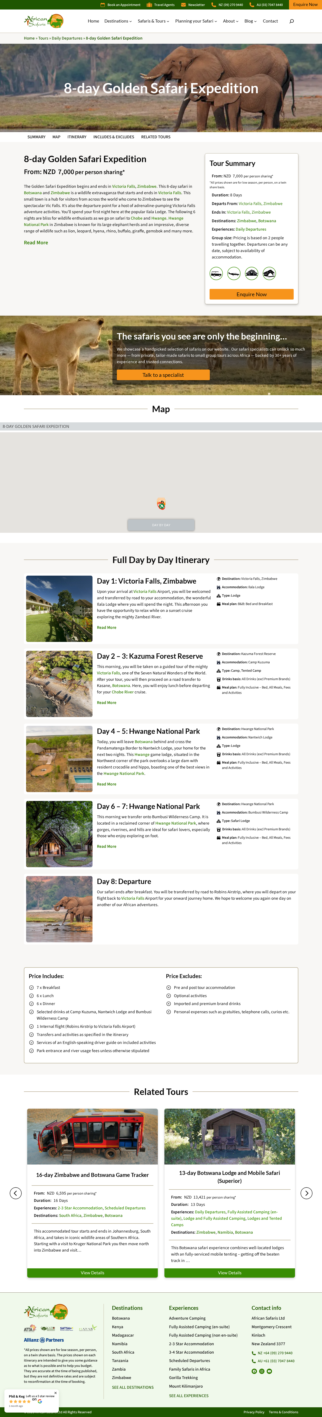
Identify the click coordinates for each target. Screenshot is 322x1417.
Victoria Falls (123, 186)
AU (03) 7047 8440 (270, 4)
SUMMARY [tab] (36, 137)
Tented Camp (251, 670)
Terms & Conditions (283, 1412)
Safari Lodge (240, 820)
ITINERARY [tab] (76, 137)
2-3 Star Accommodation (80, 1208)
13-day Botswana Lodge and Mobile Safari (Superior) (229, 1177)
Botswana (33, 193)
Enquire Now (305, 4)
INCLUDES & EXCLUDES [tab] (113, 137)
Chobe (137, 218)
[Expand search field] (291, 21)
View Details (92, 1272)
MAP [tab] (56, 137)
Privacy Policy (254, 1412)
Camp (235, 670)
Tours (43, 38)
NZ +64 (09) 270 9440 (275, 1353)
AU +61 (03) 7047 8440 (276, 1361)
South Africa (70, 1215)
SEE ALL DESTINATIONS (133, 1387)
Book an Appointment (124, 4)
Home (29, 38)
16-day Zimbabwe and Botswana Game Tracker (92, 1175)
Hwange (158, 218)
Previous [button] (16, 1193)
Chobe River (123, 692)
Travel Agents (164, 4)
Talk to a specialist (163, 375)
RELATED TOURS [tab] (155, 137)
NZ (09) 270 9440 (231, 4)
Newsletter (196, 4)
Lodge (235, 595)
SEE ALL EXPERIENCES (188, 1396)
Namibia (225, 1232)
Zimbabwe (146, 186)
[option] (92, 1193)
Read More (36, 243)
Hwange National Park (124, 773)
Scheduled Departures (125, 1208)
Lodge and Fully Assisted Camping (214, 1218)
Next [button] (306, 1193)
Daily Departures (67, 38)
